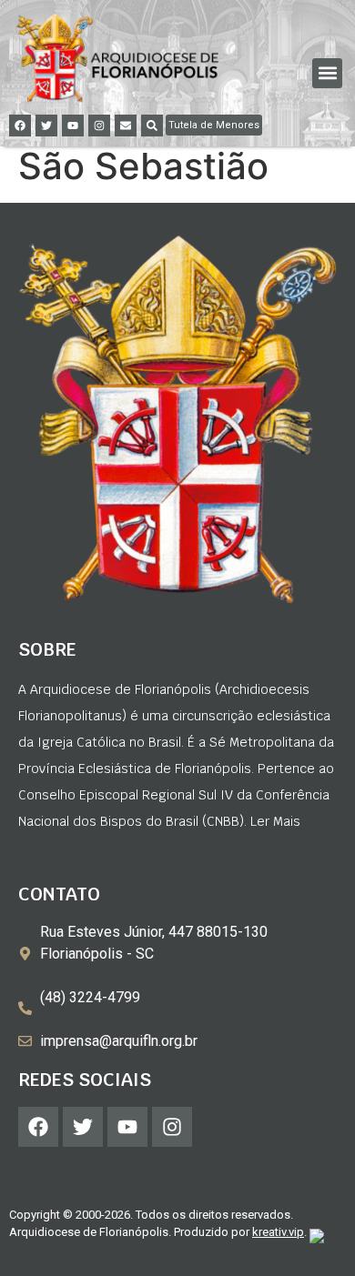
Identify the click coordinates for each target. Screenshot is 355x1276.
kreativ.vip (278, 1232)
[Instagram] (99, 125)
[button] (327, 73)
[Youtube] (73, 125)
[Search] (152, 125)
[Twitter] (46, 125)
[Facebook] (20, 125)
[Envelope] (126, 125)
